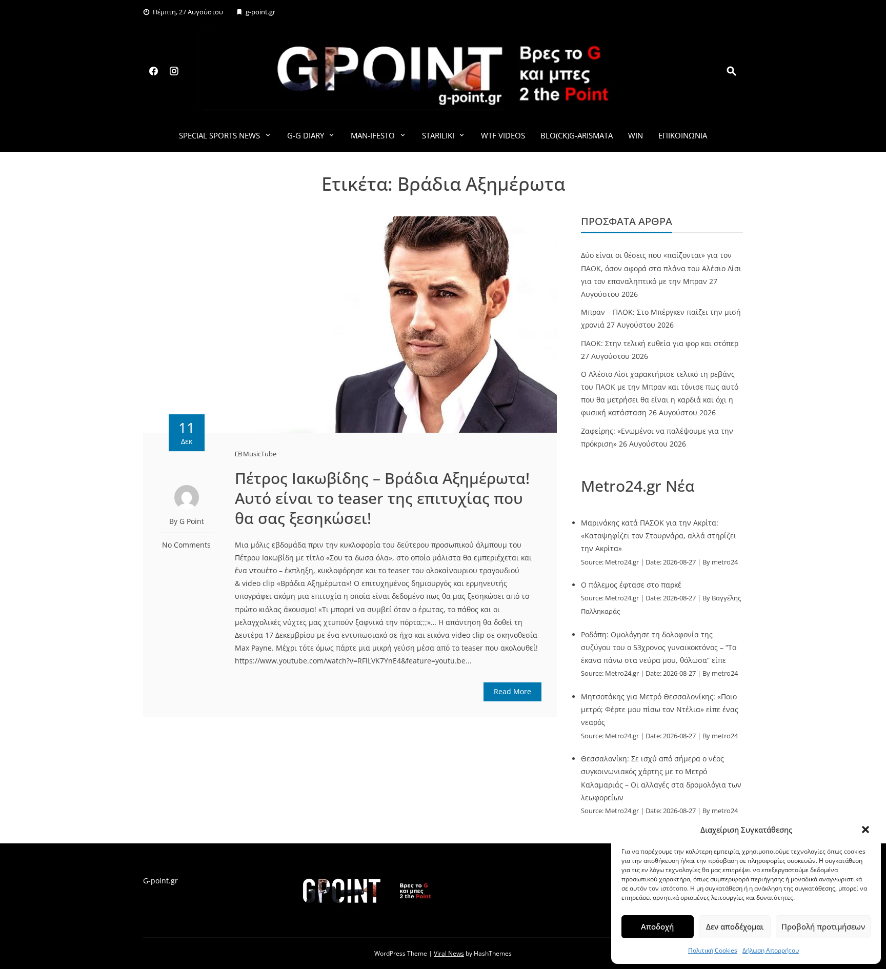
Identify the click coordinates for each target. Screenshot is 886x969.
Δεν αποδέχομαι (734, 926)
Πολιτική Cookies (712, 950)
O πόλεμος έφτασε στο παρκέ (631, 585)
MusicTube (259, 453)
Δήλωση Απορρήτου (770, 950)
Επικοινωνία (682, 135)
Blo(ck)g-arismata (576, 135)
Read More (512, 691)
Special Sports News (219, 135)
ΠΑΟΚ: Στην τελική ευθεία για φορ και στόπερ (659, 343)
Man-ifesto (373, 135)
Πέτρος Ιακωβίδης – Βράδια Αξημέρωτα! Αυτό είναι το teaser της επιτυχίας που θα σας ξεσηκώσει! (382, 498)
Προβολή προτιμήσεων (823, 926)
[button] (865, 829)
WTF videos (503, 135)
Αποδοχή (657, 926)
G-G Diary (305, 135)
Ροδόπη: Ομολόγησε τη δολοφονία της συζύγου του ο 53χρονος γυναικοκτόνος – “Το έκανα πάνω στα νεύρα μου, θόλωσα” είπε (658, 647)
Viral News (449, 953)
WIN (635, 135)
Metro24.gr (622, 562)
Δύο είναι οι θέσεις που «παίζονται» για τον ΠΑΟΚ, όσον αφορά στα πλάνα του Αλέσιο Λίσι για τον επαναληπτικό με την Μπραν (661, 268)
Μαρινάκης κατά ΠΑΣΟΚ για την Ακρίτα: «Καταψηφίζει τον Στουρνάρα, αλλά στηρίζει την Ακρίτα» (658, 535)
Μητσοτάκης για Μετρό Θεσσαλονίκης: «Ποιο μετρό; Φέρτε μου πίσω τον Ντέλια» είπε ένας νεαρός (659, 709)
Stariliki (438, 135)
